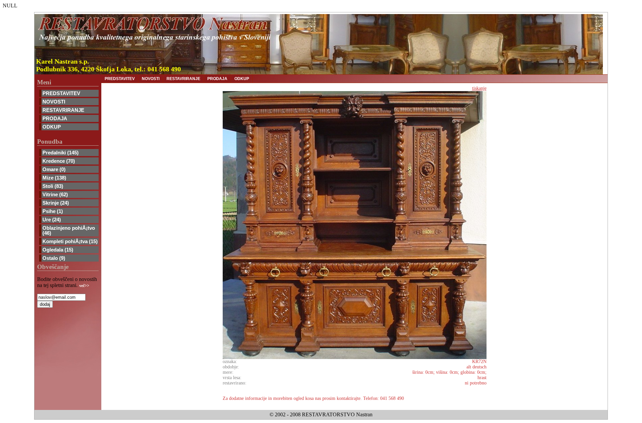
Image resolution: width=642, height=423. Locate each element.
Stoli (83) (52, 186)
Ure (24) (51, 219)
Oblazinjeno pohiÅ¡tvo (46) (68, 230)
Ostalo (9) (53, 258)
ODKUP (51, 127)
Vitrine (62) (55, 194)
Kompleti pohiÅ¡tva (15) (70, 241)
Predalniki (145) (60, 152)
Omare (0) (54, 169)
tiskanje (479, 88)
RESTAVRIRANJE (63, 110)
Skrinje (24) (55, 203)
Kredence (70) (58, 161)
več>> (84, 285)
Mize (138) (54, 178)
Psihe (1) (52, 211)
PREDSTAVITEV (61, 93)
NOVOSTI (53, 101)
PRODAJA (54, 118)
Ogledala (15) (57, 250)
